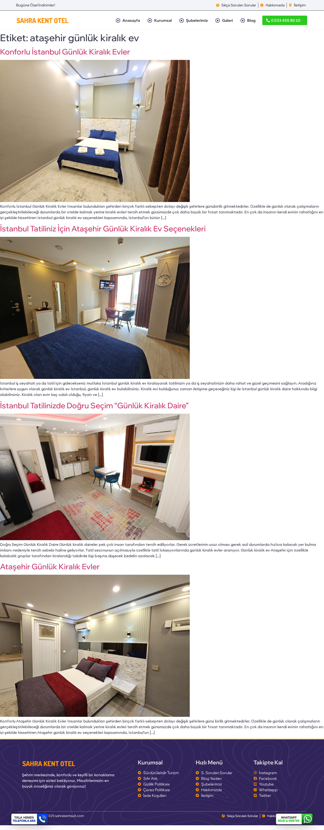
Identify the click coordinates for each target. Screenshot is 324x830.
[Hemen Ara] (30, 819)
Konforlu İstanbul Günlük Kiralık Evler (65, 51)
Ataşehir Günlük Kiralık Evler (50, 566)
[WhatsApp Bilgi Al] (294, 819)
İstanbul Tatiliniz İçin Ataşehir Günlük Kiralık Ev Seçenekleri (103, 228)
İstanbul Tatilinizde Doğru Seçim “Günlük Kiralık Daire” (94, 405)
